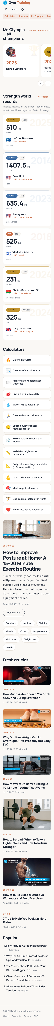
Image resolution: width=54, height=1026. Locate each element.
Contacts (16, 1016)
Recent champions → (40, 30)
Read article (13, 612)
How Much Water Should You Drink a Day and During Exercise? (26, 696)
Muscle (9, 631)
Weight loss (30, 639)
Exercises (8, 546)
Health (9, 647)
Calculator (9, 16)
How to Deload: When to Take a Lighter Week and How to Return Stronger (25, 843)
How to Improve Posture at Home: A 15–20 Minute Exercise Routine (24, 560)
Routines (23, 16)
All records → (44, 96)
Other (23, 631)
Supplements (40, 631)
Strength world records (17, 98)
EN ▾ (14, 9)
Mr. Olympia (37, 16)
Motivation (11, 639)
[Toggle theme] (22, 9)
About (6, 1016)
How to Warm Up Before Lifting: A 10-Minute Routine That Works (25, 786)
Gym (19, 2)
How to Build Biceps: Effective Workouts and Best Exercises (23, 896)
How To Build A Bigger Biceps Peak (26, 945)
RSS (36, 1016)
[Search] (6, 9)
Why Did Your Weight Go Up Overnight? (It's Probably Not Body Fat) (27, 740)
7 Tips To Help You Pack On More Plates (24, 920)
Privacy (27, 1016)
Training (43, 623)
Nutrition (27, 623)
